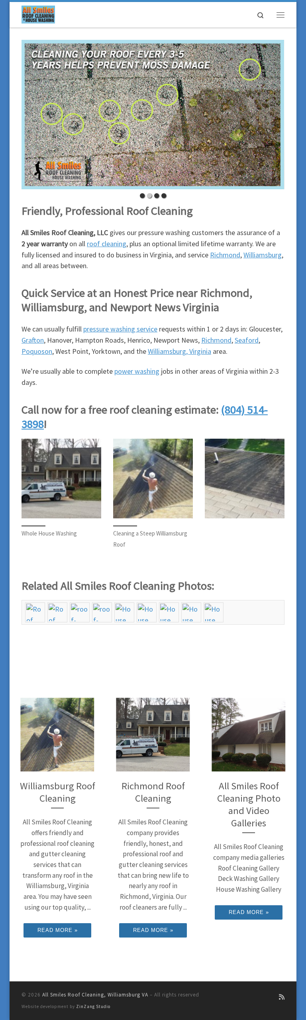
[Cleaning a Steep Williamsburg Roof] (153, 478)
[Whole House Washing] (61, 478)
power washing (136, 371)
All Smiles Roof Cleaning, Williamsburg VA (95, 994)
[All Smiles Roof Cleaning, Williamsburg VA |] (38, 13)
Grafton (33, 340)
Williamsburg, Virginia (179, 351)
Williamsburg (262, 254)
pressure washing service (120, 328)
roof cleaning (106, 243)
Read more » (57, 930)
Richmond (225, 254)
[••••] (153, 114)
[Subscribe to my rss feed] (281, 997)
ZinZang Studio (93, 1006)
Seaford (247, 340)
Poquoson (37, 351)
